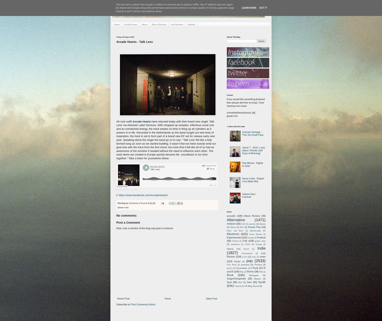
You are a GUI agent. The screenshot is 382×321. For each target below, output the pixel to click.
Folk (245, 241)
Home (117, 24)
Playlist (237, 261)
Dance (262, 224)
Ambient (231, 224)
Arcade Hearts (142, 121)
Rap (241, 272)
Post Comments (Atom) (143, 304)
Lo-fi (244, 257)
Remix (250, 271)
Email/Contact (130, 24)
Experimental (234, 237)
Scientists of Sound (138, 203)
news (263, 256)
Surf (240, 282)
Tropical (237, 286)
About (144, 24)
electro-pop (255, 230)
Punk (255, 268)
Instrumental (247, 253)
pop (249, 261)
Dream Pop (254, 227)
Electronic (233, 234)
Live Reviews (177, 24)
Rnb (261, 272)
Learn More (249, 7)
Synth (262, 282)
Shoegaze (254, 275)
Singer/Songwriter (236, 278)
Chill (243, 224)
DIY (242, 227)
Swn (249, 282)
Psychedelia (241, 268)
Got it (263, 7)
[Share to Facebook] (178, 203)
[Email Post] (162, 203)
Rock (230, 275)
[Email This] (170, 203)
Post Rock (232, 265)
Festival (261, 237)
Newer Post (123, 298)
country (251, 224)
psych (229, 268)
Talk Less (134, 189)
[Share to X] (175, 203)
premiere (245, 264)
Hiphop (230, 249)
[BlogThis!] (173, 203)
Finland (235, 241)
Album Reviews (159, 24)
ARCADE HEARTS (122, 189)
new (254, 257)
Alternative (236, 220)
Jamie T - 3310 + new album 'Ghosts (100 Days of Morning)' (253, 150)
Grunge (259, 244)
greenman (235, 244)
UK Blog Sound (252, 286)
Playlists (191, 24)
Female (250, 238)
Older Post (211, 298)
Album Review (252, 216)
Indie (126, 207)
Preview (258, 264)
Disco (233, 227)
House (246, 249)
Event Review (255, 234)
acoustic (231, 216)
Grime (247, 244)
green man (260, 241)
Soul (229, 282)
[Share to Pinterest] (181, 203)
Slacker (257, 279)
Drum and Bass (235, 231)
